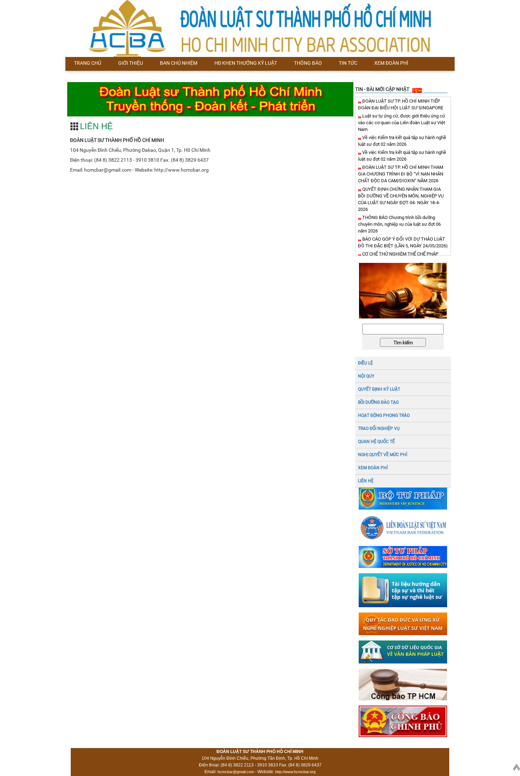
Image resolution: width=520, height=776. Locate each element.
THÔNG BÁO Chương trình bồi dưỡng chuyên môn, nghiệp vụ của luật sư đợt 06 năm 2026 (399, 224)
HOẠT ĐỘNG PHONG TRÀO (384, 415)
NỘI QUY (366, 376)
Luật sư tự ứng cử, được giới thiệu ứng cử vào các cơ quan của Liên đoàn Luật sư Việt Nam (401, 122)
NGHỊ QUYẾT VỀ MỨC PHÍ (382, 454)
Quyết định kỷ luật (379, 389)
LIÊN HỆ (366, 480)
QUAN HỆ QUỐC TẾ (376, 441)
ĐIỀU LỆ (365, 363)
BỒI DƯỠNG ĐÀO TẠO (378, 402)
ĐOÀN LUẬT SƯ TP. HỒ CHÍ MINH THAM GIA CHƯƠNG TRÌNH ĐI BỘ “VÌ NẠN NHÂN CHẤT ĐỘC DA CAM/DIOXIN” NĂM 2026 (400, 174)
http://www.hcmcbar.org (295, 772)
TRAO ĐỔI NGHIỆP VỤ (379, 428)
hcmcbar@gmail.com (236, 772)
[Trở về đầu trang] (516, 766)
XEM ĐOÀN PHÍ (373, 467)
